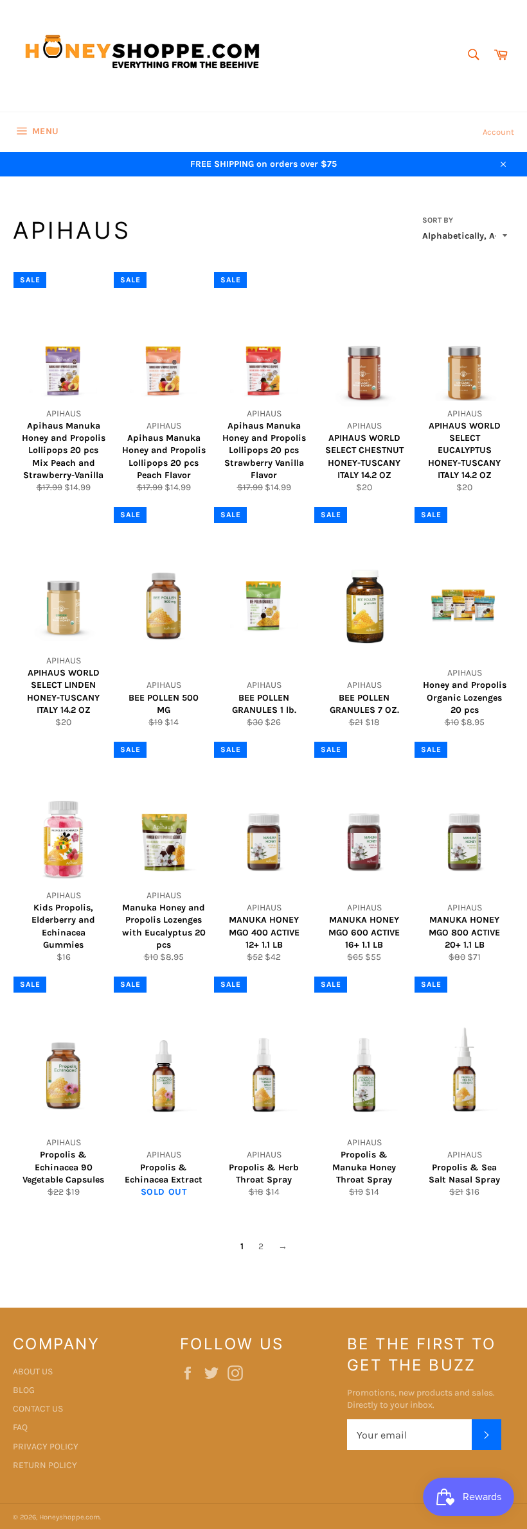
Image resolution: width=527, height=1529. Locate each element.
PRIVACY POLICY (45, 1446)
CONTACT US (38, 1408)
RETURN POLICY (45, 1465)
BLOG (24, 1390)
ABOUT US (33, 1371)
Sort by (437, 220)
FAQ (20, 1427)
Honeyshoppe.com (69, 1517)
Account (498, 132)
